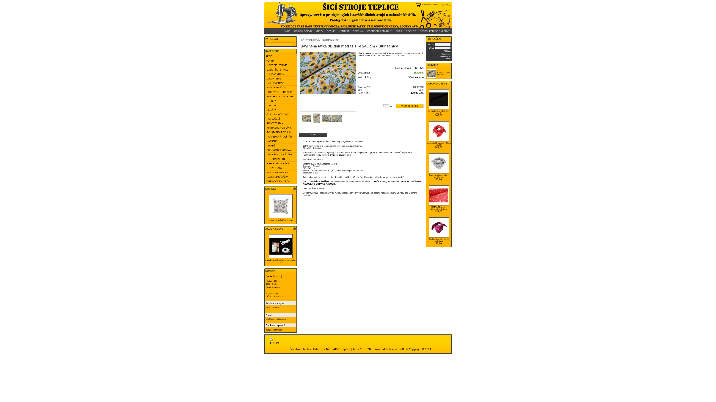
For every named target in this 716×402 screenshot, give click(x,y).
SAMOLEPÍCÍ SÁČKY (277, 177)
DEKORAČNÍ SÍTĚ (276, 159)
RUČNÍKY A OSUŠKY (277, 114)
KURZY (319, 31)
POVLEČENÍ (273, 119)
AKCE (269, 56)
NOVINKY (271, 61)
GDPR (399, 31)
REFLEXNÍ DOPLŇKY (277, 163)
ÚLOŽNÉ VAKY (274, 168)
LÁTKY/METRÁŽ (275, 83)
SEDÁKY (271, 110)
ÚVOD (287, 31)
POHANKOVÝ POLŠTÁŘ (279, 136)
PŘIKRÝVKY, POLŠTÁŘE (279, 154)
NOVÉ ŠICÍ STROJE (276, 65)
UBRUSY (271, 105)
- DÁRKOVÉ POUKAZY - (278, 181)
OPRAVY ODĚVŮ (303, 31)
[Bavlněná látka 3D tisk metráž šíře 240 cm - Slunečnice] (328, 73)
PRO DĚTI (271, 145)
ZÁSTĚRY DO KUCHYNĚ (279, 96)
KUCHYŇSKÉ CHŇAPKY (279, 92)
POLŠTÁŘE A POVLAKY (278, 132)
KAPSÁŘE (271, 141)
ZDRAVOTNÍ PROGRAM (279, 150)
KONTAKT (344, 31)
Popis (313, 134)
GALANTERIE (273, 78)
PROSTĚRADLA (275, 123)
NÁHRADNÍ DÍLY (275, 74)
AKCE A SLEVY (274, 228)
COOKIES (411, 31)
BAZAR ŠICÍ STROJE (277, 69)
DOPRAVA (358, 31)
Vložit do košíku (409, 106)
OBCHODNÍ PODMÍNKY (379, 31)
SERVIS (331, 31)
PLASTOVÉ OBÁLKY (277, 172)
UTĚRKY (271, 101)
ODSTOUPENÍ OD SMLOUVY (435, 31)
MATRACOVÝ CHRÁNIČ (279, 128)
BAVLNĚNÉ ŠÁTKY (276, 87)
